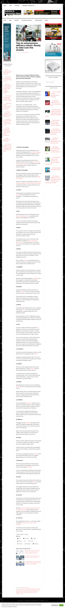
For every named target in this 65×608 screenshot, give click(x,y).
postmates (27, 591)
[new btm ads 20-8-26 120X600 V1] (7, 60)
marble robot (19, 591)
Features (23, 587)
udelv (22, 593)
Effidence (28, 422)
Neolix (35, 454)
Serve (35, 353)
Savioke (18, 194)
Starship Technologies (35, 152)
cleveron (18, 590)
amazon (26, 588)
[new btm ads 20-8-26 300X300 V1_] (53, 39)
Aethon (24, 309)
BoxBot (18, 386)
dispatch (29, 590)
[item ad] (53, 55)
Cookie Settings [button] (55, 605)
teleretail (18, 593)
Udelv (34, 481)
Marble (26, 260)
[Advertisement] (28, 63)
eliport (37, 590)
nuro (23, 591)
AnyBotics (29, 403)
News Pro (28, 600)
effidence (33, 590)
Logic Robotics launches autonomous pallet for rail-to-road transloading (7, 106)
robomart (18, 592)
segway (25, 592)
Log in (46, 600)
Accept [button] (61, 605)
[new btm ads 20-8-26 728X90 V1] (42, 14)
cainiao (38, 588)
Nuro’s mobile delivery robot (22, 216)
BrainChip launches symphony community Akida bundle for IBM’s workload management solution (7, 88)
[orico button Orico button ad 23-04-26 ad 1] (53, 72)
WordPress (42, 600)
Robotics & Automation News (13, 13)
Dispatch (23, 291)
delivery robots (23, 590)
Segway (32, 368)
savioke (22, 592)
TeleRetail (35, 278)
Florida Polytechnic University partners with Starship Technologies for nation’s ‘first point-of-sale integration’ (33, 562)
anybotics (31, 588)
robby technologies (33, 591)
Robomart (29, 467)
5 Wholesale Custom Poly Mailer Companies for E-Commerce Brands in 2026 (7, 122)
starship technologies (32, 592)
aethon (23, 588)
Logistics (27, 587)
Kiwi (38, 327)
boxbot (34, 588)
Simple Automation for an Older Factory (7, 140)
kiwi (40, 590)
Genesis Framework (35, 600)
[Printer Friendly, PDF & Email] (22, 534)
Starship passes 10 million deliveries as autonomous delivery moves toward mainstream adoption (32, 552)
